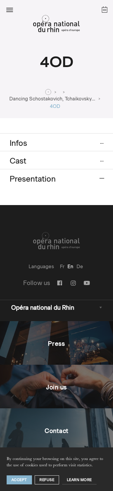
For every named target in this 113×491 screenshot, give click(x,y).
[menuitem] (62, 266)
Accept (19, 479)
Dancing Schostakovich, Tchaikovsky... (52, 99)
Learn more (79, 479)
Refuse (46, 479)
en (70, 266)
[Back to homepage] (56, 25)
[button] (9, 9)
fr (62, 266)
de (80, 266)
